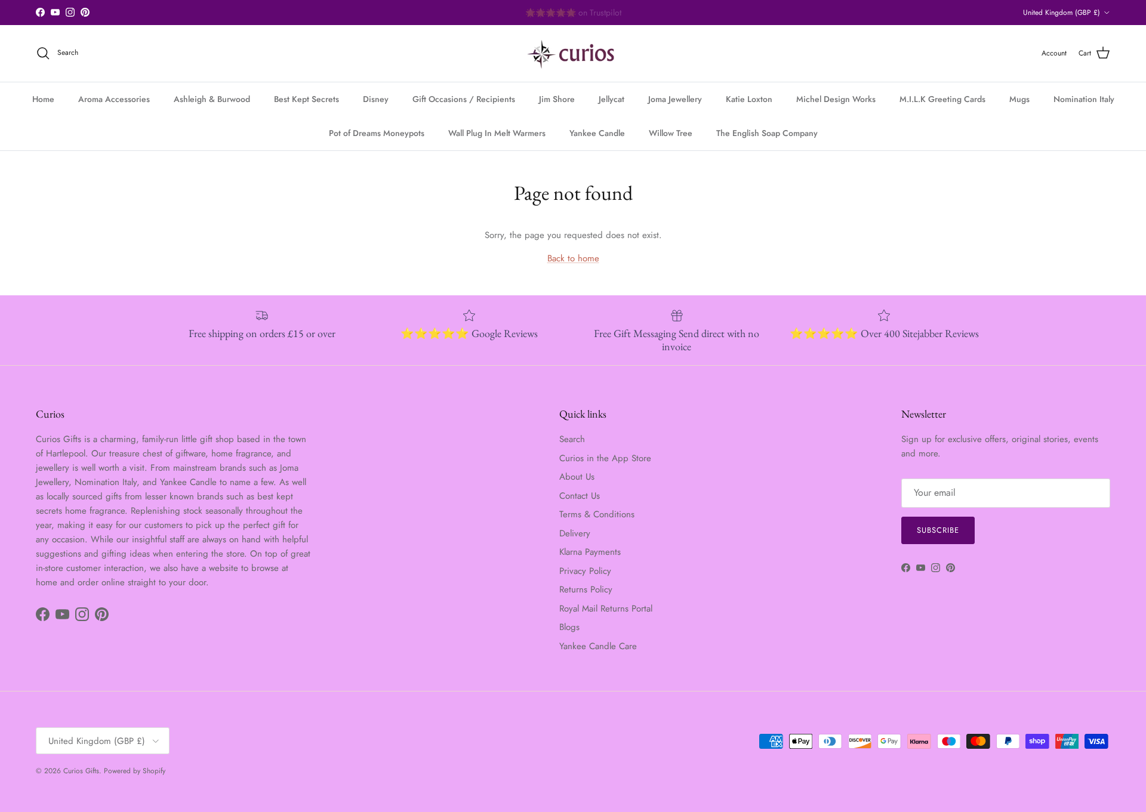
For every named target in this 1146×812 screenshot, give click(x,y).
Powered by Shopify (134, 770)
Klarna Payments (590, 551)
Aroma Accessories (114, 99)
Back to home (573, 258)
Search (572, 439)
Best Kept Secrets (306, 99)
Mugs (1019, 99)
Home (43, 99)
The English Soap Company (767, 133)
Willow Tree (670, 133)
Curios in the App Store (605, 458)
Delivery (574, 533)
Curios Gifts (81, 770)
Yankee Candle (597, 133)
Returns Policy (585, 589)
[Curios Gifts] (573, 53)
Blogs (569, 627)
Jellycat (611, 99)
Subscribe (938, 530)
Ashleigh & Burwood (212, 99)
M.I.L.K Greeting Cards (942, 99)
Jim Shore (557, 99)
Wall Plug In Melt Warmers (497, 133)
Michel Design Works (836, 99)
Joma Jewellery (675, 99)
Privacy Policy (585, 571)
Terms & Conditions (596, 514)
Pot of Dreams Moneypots (376, 133)
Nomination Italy (1083, 99)
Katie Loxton (749, 99)
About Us (576, 476)
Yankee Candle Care (598, 646)
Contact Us (579, 495)
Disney (376, 99)
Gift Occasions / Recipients (463, 99)
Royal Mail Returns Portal (605, 608)
